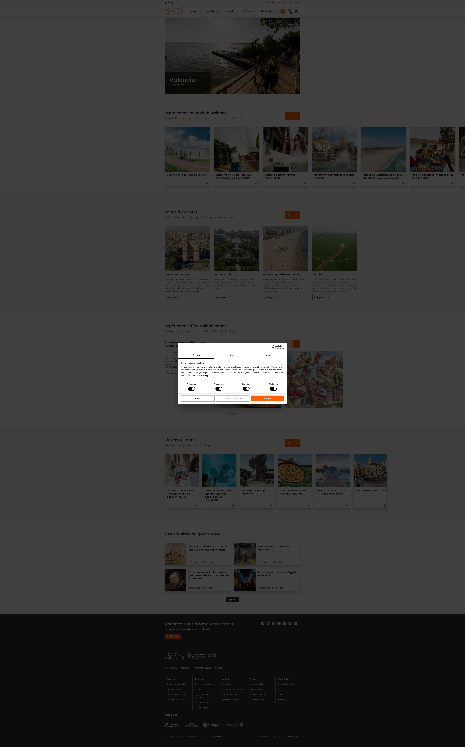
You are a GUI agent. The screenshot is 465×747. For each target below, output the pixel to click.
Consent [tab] (196, 355)
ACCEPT (267, 398)
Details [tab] (233, 355)
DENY (197, 398)
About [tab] (268, 355)
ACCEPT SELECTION (232, 398)
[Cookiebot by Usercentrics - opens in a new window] (273, 347)
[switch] (218, 389)
